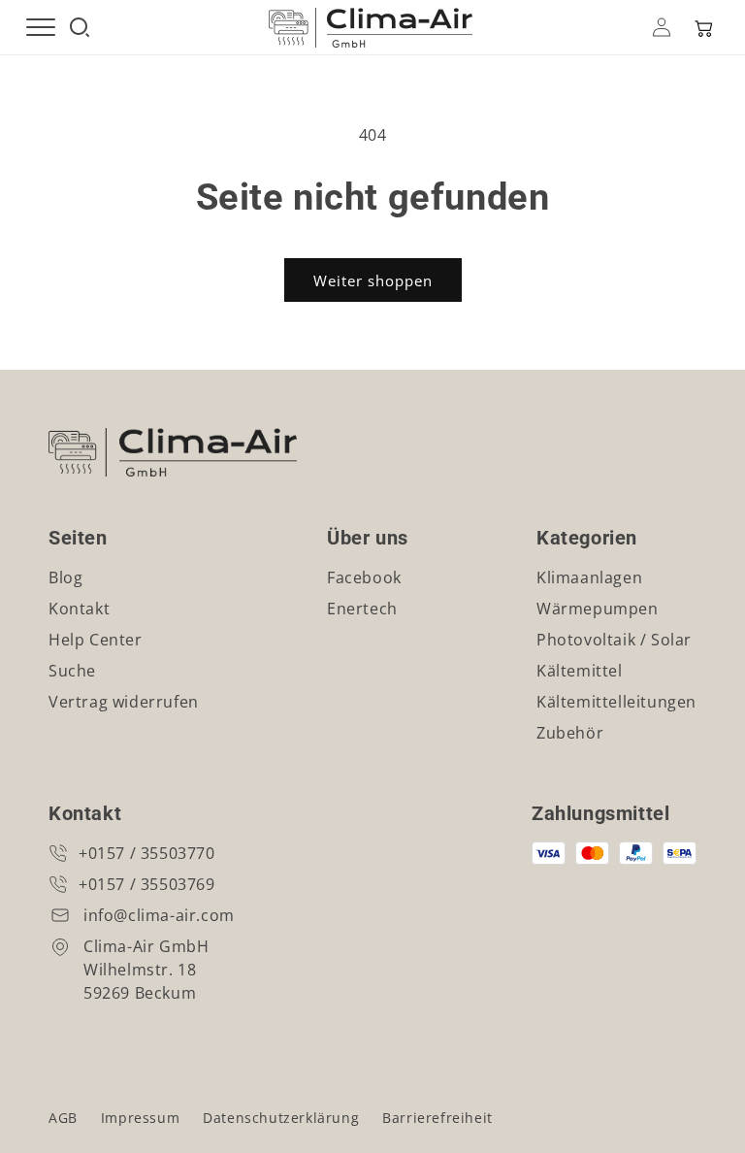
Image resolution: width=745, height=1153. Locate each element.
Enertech (362, 608)
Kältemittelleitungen (616, 701)
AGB (63, 1117)
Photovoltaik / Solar (614, 639)
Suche (72, 670)
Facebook (364, 577)
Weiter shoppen (373, 280)
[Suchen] (79, 27)
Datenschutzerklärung (281, 1117)
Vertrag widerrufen (124, 701)
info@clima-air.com (159, 915)
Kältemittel (579, 670)
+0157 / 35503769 (147, 884)
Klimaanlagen (589, 577)
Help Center (96, 639)
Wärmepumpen (597, 608)
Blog (65, 577)
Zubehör (569, 732)
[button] (702, 27)
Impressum (140, 1117)
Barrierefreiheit (437, 1117)
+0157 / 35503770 (147, 853)
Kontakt (79, 608)
